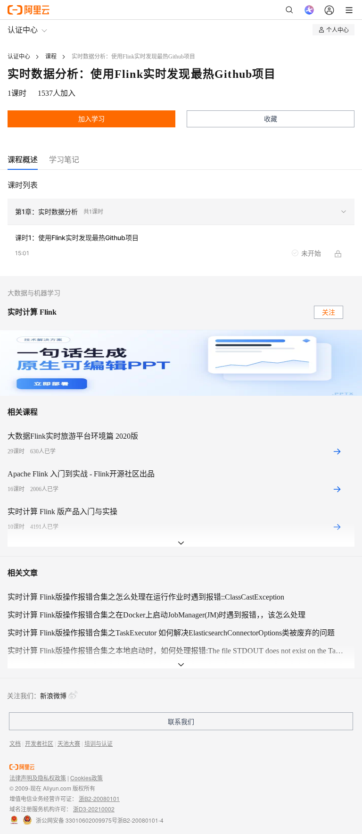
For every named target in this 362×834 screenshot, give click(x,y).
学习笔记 (64, 159)
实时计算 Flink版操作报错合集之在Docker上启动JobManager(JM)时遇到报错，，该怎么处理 (156, 615)
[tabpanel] (181, 227)
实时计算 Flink (32, 312)
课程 (51, 56)
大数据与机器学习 (34, 293)
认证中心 (23, 29)
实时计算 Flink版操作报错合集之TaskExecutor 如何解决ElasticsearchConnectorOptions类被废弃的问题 (171, 633)
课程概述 (23, 159)
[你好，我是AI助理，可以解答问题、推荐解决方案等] (309, 10)
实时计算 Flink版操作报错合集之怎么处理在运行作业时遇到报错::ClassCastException (146, 597)
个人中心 (337, 29)
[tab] (23, 160)
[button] (181, 212)
